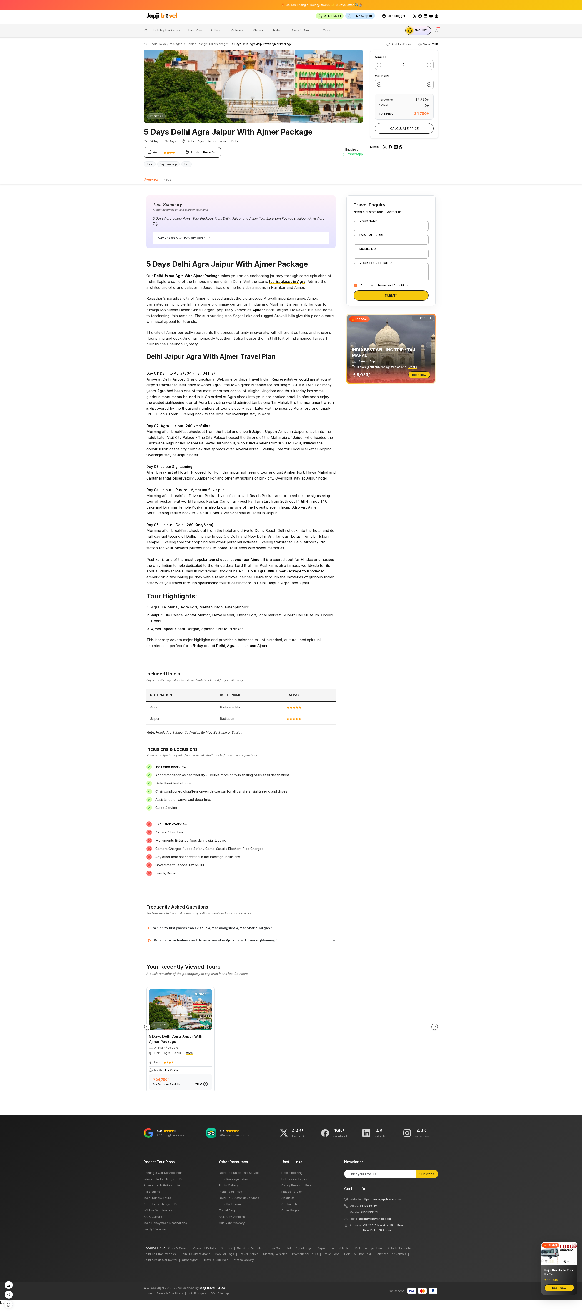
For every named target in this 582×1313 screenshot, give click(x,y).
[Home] (145, 30)
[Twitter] (414, 15)
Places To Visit (291, 1191)
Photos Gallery (243, 1260)
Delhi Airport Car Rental (160, 1260)
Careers (226, 1248)
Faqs (167, 179)
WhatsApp (355, 154)
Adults (380, 56)
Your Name (368, 221)
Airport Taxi (325, 1248)
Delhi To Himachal (399, 1248)
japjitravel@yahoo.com (375, 1218)
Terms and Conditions (393, 285)
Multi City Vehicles (232, 1216)
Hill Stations (152, 1191)
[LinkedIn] (425, 15)
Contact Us (289, 1204)
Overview (151, 179)
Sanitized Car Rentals (391, 1254)
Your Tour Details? (375, 263)
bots (219, 653)
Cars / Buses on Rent (296, 1185)
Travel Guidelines (215, 1260)
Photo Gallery (228, 1185)
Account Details (204, 1248)
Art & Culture (153, 1216)
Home (148, 1293)
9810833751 (369, 1212)
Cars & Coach (302, 30)
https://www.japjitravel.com (382, 1199)
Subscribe (427, 1174)
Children (382, 76)
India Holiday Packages (166, 44)
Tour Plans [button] (196, 30)
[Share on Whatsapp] (401, 147)
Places (258, 30)
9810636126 (368, 1205)
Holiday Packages (294, 1179)
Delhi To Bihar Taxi (357, 1254)
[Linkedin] (366, 1133)
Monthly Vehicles (275, 1254)
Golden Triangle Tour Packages (207, 44)
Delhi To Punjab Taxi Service (239, 1173)
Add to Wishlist (402, 44)
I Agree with (384, 285)
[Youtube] (431, 15)
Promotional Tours (305, 1254)
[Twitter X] (284, 1133)
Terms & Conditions (170, 1293)
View (199, 1083)
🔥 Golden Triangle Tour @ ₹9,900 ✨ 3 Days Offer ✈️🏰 (278, 5)
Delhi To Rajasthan (368, 1248)
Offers (216, 30)
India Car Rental (279, 1248)
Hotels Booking (292, 1173)
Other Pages (290, 1210)
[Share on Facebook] (390, 147)
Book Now (419, 375)
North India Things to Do (161, 1204)
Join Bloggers (197, 1293)
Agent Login (304, 1248)
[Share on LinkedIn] (396, 147)
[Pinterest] (436, 15)
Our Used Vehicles (250, 1248)
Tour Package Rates (233, 1179)
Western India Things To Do (163, 1179)
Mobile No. (367, 249)
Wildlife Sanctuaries (158, 1210)
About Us (287, 1198)
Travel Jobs (331, 1254)
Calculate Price (404, 129)
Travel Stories (248, 1254)
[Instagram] (407, 1133)
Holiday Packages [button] (166, 30)
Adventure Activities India (162, 1185)
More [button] (327, 30)
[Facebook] (420, 15)
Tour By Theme (230, 1204)
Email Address (371, 235)
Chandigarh (190, 1260)
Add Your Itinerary (232, 1223)
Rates (277, 30)
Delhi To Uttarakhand (196, 1254)
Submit (391, 295)
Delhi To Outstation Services (239, 1198)
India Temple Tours (157, 1198)
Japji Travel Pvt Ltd (212, 1288)
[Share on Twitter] (385, 147)
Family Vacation (155, 1229)
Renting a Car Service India (163, 1173)
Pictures (237, 30)
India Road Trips (230, 1191)
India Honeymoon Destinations (165, 1223)
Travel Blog (227, 1210)
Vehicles (345, 1248)
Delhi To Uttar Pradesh (160, 1254)
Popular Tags (224, 1254)
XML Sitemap (220, 1293)
